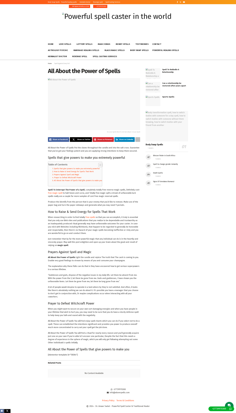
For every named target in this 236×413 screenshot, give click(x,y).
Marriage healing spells (86, 50)
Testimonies (142, 44)
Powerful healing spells (69, 2)
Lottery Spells (84, 44)
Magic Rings (104, 44)
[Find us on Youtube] (184, 2)
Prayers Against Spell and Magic (66, 174)
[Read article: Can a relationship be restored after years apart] (153, 87)
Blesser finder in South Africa (164, 156)
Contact (156, 44)
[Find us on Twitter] (180, 2)
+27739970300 (101, 6)
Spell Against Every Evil (62, 63)
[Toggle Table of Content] (99, 165)
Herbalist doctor (85, 2)
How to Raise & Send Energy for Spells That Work (74, 171)
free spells (90, 217)
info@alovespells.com (80, 6)
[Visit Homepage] (116, 23)
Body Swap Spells (54, 2)
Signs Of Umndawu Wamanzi (163, 181)
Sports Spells (168, 97)
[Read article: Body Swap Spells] (167, 126)
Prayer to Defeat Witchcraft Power (67, 177)
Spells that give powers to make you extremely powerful (77, 168)
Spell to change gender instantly (165, 164)
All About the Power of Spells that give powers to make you (78, 180)
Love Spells (65, 44)
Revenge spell (98, 2)
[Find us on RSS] (187, 2)
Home (50, 44)
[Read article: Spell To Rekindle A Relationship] (153, 73)
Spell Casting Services (112, 2)
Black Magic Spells (115, 50)
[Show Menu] (187, 23)
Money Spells (123, 44)
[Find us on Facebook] (177, 2)
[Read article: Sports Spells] (153, 101)
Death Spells (158, 173)
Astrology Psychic (58, 50)
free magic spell (55, 193)
